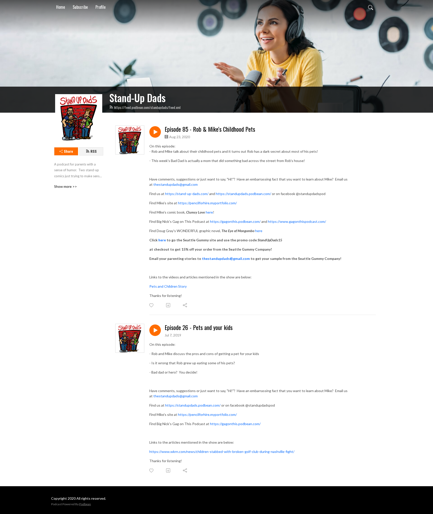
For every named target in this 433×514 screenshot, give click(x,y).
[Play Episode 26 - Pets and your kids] (155, 330)
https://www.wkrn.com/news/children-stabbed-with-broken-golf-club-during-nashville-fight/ (221, 451)
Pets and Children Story (168, 286)
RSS (93, 151)
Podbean (85, 504)
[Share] (185, 305)
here (209, 212)
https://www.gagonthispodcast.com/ (297, 221)
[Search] (370, 7)
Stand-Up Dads (137, 97)
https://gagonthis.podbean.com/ (235, 221)
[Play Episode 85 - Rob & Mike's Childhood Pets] (155, 132)
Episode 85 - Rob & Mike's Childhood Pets (210, 129)
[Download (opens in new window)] (168, 305)
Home (60, 7)
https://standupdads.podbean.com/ (243, 194)
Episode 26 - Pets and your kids (199, 327)
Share (68, 151)
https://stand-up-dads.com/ (186, 194)
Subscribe (80, 7)
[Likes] (152, 305)
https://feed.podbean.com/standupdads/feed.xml (147, 107)
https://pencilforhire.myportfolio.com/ (207, 203)
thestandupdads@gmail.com (175, 184)
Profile (100, 7)
